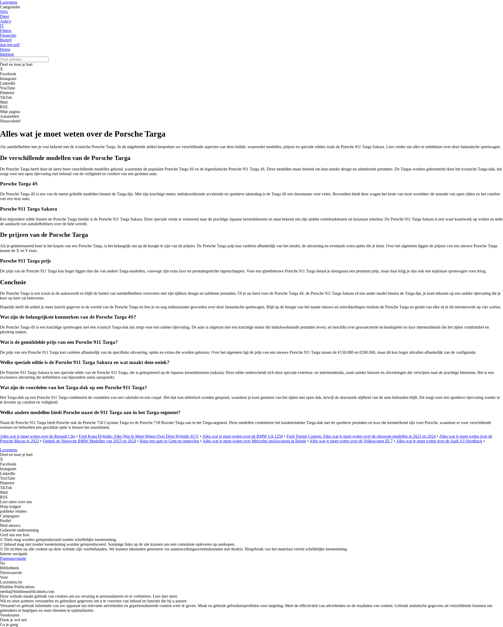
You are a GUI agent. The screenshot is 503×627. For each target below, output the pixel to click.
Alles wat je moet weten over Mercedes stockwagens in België (254, 441)
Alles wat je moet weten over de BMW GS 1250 (242, 436)
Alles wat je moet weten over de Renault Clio (37, 436)
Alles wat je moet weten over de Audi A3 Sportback (439, 441)
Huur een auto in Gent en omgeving (169, 441)
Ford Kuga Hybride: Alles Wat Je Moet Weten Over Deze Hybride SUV (139, 436)
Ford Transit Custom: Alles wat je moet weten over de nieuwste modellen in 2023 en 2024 (361, 436)
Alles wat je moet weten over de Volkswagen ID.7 (351, 441)
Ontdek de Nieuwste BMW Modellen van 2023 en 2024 (89, 441)
